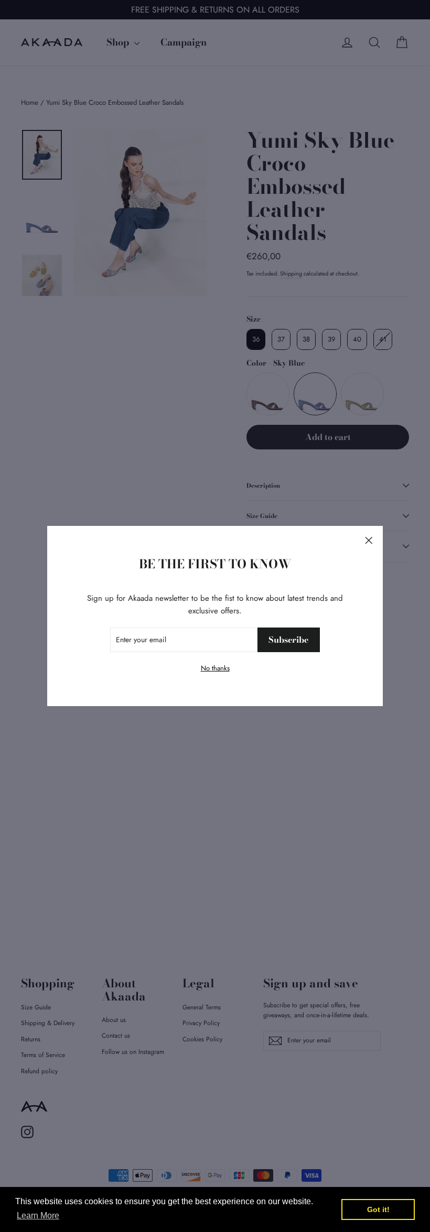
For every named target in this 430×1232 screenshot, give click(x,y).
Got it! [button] (378, 1209)
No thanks (215, 668)
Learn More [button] (38, 1215)
